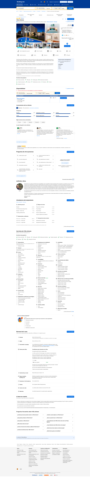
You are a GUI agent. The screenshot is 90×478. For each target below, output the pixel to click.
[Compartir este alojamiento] (65, 19)
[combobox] (26, 8)
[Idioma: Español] (44, 2)
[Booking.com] (20, 2)
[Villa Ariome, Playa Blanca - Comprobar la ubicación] (16, 21)
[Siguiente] (73, 33)
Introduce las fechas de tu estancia (48, 345)
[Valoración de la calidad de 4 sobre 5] (17, 18)
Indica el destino (21, 7)
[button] (67, 44)
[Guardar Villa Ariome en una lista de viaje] (63, 19)
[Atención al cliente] (47, 2)
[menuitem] (19, 5)
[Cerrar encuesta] (73, 316)
